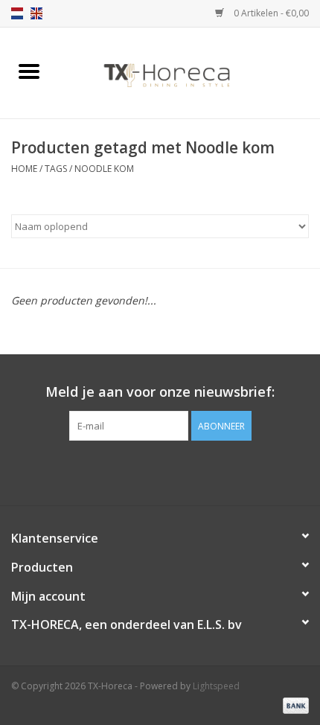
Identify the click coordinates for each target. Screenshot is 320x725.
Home (24, 168)
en (36, 13)
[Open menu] (29, 71)
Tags (56, 168)
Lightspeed (216, 686)
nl (17, 13)
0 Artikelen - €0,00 (270, 13)
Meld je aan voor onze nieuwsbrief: (160, 392)
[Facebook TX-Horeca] (133, 471)
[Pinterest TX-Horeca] (160, 471)
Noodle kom (104, 168)
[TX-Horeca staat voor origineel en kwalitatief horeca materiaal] (189, 72)
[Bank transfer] (293, 704)
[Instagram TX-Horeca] (187, 471)
